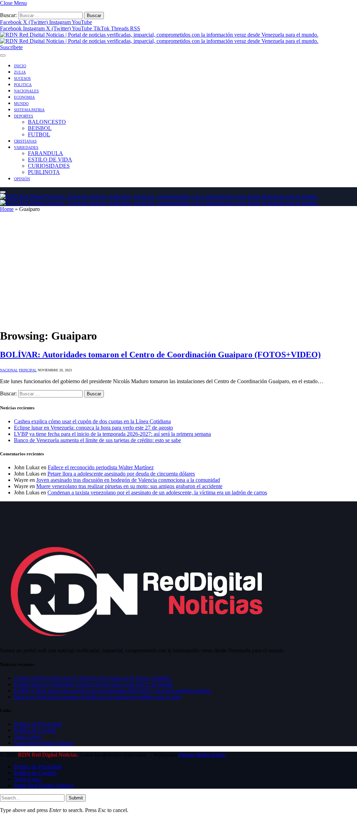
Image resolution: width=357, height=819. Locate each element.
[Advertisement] (178, 273)
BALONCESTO (47, 122)
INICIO (20, 66)
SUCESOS (22, 78)
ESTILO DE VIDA (50, 159)
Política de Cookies (35, 730)
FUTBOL (39, 134)
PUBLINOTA (44, 172)
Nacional (9, 370)
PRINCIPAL (28, 370)
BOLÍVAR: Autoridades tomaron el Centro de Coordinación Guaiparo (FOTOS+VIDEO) (160, 354)
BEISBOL (40, 128)
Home (7, 209)
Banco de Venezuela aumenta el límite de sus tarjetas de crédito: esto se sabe (97, 440)
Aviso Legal (27, 737)
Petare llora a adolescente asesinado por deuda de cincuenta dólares (121, 474)
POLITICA (23, 85)
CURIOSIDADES (49, 166)
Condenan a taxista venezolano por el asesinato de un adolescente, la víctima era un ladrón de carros (157, 492)
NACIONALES (26, 91)
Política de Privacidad (38, 724)
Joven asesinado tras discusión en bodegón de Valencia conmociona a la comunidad (128, 480)
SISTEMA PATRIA (29, 110)
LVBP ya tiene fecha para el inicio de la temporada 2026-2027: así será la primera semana (112, 434)
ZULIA (20, 72)
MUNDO (21, 103)
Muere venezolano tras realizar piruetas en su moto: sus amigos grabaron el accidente (129, 486)
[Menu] (3, 55)
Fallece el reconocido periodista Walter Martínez (101, 467)
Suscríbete (11, 47)
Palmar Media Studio (202, 755)
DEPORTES (23, 116)
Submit (76, 798)
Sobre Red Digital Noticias (43, 743)
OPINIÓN (22, 179)
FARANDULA (45, 153)
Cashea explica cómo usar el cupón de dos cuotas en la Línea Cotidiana (92, 421)
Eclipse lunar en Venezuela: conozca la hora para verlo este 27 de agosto (93, 428)
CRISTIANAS (25, 141)
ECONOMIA (24, 97)
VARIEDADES (26, 147)
